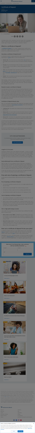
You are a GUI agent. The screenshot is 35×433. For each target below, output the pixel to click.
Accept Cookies (20, 431)
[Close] (34, 424)
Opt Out (14, 431)
